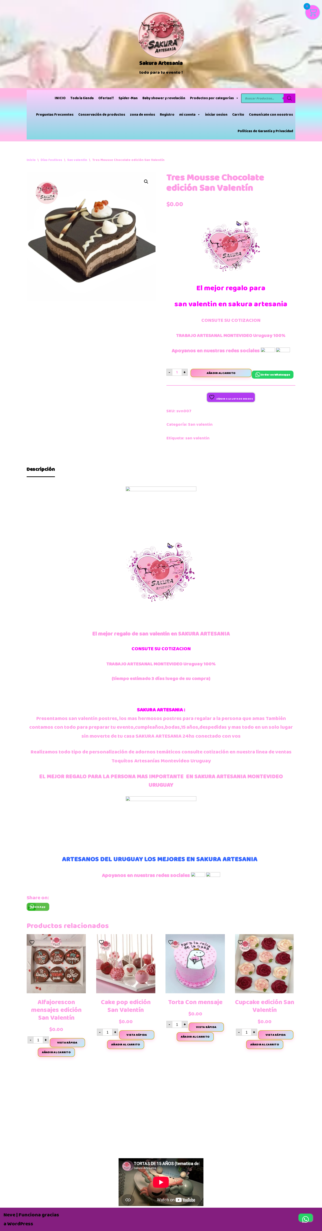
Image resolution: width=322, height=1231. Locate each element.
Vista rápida (67, 1042)
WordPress (20, 1224)
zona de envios (142, 114)
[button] (146, 181)
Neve (9, 1215)
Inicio (31, 159)
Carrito (238, 114)
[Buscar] (289, 98)
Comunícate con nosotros (271, 114)
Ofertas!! (106, 98)
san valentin (197, 438)
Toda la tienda (82, 98)
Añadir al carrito (221, 373)
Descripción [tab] (41, 469)
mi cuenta (187, 114)
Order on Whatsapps (275, 374)
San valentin (77, 159)
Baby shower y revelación (163, 98)
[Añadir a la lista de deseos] (32, 941)
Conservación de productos (101, 114)
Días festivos (51, 159)
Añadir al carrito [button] (56, 1052)
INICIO (60, 98)
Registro (167, 114)
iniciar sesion (216, 114)
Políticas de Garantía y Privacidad (265, 131)
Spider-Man (128, 98)
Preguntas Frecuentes (55, 114)
